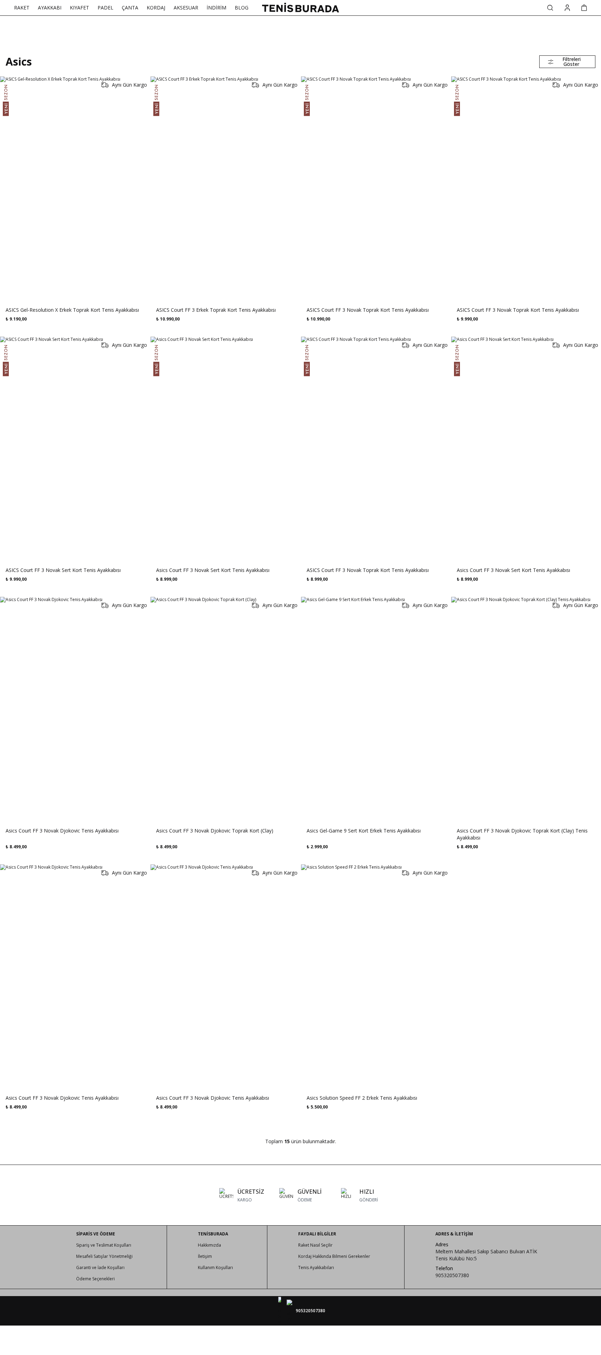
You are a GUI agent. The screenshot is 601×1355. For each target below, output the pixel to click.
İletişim (205, 1256)
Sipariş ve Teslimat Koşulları (103, 1245)
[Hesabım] (567, 8)
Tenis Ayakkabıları (316, 1267)
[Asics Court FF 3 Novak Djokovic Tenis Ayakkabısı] (75, 709)
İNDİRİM (216, 7)
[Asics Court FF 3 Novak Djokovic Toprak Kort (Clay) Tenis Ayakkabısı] (526, 709)
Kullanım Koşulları (215, 1267)
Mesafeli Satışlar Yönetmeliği (104, 1256)
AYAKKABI (49, 7)
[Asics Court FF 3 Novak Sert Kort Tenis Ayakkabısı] (225, 449)
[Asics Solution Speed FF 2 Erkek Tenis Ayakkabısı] (376, 976)
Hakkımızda (209, 1245)
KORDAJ (156, 7)
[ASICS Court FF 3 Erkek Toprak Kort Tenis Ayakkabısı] (225, 188)
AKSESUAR (186, 7)
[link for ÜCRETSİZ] (241, 1195)
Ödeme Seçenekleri (95, 1279)
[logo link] (300, 7)
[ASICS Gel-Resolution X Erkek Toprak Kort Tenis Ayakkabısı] (75, 188)
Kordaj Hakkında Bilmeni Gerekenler (334, 1256)
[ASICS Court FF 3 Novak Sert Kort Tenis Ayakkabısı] (75, 449)
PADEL (105, 7)
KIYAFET (79, 7)
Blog (241, 7)
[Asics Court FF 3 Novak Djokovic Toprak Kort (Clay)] (225, 709)
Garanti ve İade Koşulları (100, 1267)
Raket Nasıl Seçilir (315, 1245)
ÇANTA (130, 7)
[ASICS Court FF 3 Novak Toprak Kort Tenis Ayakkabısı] (376, 188)
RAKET (21, 7)
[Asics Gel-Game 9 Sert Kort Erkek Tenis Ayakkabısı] (376, 709)
